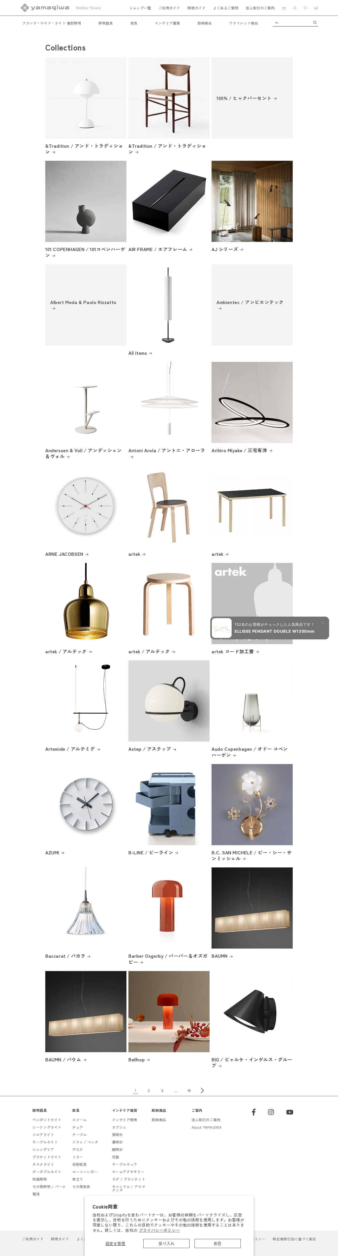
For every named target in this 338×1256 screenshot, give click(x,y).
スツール (79, 1119)
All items (137, 353)
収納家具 (79, 1164)
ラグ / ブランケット (128, 1179)
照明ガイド (197, 8)
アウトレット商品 (243, 23)
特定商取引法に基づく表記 (294, 1238)
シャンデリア (43, 1149)
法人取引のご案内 (260, 8)
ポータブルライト (46, 1171)
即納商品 (204, 23)
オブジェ (119, 1127)
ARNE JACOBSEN (64, 554)
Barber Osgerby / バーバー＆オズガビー (168, 959)
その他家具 (81, 1186)
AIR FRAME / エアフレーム (157, 249)
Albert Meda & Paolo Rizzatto (83, 302)
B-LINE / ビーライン (150, 852)
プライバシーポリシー (159, 1230)
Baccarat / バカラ (65, 956)
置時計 (117, 1142)
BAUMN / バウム (63, 1059)
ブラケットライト (46, 1156)
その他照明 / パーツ (49, 1186)
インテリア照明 (124, 1119)
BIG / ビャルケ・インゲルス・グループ (252, 1062)
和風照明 (39, 1179)
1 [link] (136, 1090)
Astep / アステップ (149, 749)
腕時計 (117, 1149)
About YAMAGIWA (206, 1127)
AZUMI (52, 852)
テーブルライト (45, 1142)
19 (189, 1090)
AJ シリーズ (225, 249)
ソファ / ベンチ (85, 1142)
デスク (77, 1149)
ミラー (77, 1156)
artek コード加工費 (233, 651)
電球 (36, 1193)
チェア (77, 1127)
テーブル (79, 1134)
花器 (115, 1156)
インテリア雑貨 (167, 23)
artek (134, 554)
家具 (134, 23)
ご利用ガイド (169, 8)
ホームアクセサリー (128, 1171)
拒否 (217, 1243)
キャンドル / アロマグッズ (128, 1188)
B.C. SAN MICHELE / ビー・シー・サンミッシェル (252, 855)
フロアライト (43, 1134)
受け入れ (166, 1243)
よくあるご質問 (225, 8)
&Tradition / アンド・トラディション (84, 149)
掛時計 (117, 1134)
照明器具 (105, 23)
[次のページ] (202, 1090)
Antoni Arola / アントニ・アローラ (166, 450)
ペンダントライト (46, 1119)
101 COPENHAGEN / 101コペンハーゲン (85, 252)
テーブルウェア (124, 1164)
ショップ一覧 (140, 8)
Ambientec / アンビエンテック (250, 302)
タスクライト (43, 1164)
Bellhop (136, 1059)
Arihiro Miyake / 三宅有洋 (239, 450)
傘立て (77, 1179)
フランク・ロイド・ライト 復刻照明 (51, 23)
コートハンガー (84, 1171)
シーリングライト (46, 1127)
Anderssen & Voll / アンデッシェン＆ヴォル (83, 453)
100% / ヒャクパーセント (244, 98)
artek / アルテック (66, 651)
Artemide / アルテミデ (70, 749)
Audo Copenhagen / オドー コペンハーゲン (250, 752)
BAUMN (220, 956)
